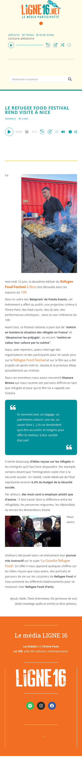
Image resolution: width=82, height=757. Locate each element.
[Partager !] (75, 131)
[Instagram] (41, 706)
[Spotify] (30, 706)
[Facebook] (52, 706)
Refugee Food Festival (29, 360)
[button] (41, 23)
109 (23, 292)
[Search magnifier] (70, 79)
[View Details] (70, 131)
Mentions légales (29, 736)
